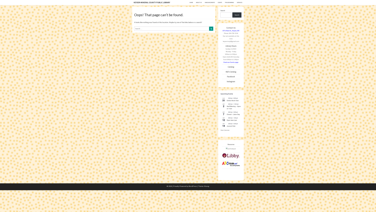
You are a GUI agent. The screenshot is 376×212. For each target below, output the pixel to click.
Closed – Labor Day (233, 114)
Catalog (231, 67)
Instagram (231, 81)
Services (239, 2)
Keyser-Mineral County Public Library (152, 2)
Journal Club (231, 126)
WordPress (193, 186)
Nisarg (206, 186)
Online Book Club (233, 100)
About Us (199, 2)
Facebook (231, 76)
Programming (229, 2)
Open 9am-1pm (232, 120)
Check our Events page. (231, 62)
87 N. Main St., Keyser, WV (231, 31)
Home (191, 2)
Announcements (210, 2)
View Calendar (225, 130)
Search (223, 10)
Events (220, 2)
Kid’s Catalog (231, 72)
